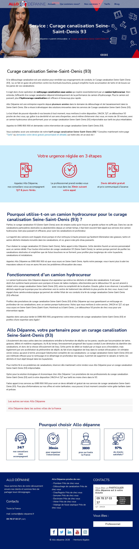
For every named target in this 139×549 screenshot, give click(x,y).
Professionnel (112, 524)
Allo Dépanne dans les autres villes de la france (34, 408)
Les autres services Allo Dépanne (26, 401)
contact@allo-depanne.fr (22, 513)
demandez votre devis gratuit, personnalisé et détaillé (41, 134)
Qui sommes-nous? (70, 4)
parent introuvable (59, 38)
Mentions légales (81, 539)
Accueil (52, 4)
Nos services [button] (91, 4)
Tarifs (107, 4)
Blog (116, 4)
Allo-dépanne (41, 38)
